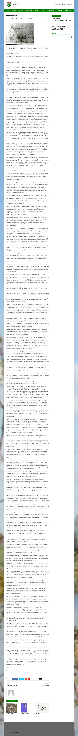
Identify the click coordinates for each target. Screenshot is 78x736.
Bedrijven (36, 10)
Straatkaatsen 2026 (56, 18)
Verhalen (20, 13)
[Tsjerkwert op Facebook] (39, 726)
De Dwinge (38, 713)
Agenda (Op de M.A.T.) (62, 4)
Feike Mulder (18, 691)
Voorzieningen (51, 10)
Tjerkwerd (14, 10)
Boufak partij (54, 24)
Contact (69, 4)
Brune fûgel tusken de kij (10, 713)
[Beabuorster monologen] (27, 707)
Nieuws (56, 4)
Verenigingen (28, 10)
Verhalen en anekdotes (14, 13)
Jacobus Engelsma (45, 685)
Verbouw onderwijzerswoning (12, 685)
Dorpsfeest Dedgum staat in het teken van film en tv (61, 21)
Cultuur (43, 10)
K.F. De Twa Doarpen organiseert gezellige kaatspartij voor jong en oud (60, 29)
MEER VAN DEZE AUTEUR (23, 701)
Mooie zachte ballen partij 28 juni (58, 26)
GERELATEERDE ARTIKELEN (12, 701)
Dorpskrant (60, 10)
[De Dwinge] (42, 708)
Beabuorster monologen (25, 713)
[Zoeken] (71, 4)
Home (8, 10)
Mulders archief (68, 10)
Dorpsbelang (20, 10)
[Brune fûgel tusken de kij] (13, 708)
